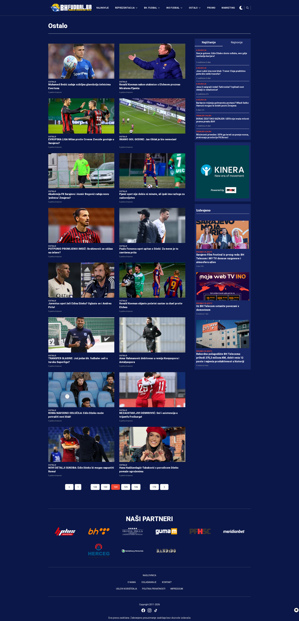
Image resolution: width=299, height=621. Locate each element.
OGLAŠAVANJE (148, 582)
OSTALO (193, 8)
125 (126, 487)
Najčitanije (209, 42)
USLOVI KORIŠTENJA (126, 588)
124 (115, 487)
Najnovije (237, 42)
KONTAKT (167, 582)
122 (95, 487)
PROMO (211, 8)
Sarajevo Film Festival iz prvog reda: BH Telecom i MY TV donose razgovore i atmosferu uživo (220, 258)
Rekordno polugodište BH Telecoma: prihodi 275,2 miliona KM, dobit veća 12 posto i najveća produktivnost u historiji (220, 357)
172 (154, 487)
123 (105, 487)
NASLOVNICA (149, 575)
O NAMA (132, 582)
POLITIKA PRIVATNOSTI (153, 588)
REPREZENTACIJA (125, 8)
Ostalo (57, 26)
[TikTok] (156, 610)
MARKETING (228, 8)
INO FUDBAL (173, 8)
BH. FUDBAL (150, 8)
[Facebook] (143, 610)
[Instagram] (149, 610)
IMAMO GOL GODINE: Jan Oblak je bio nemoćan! (147, 139)
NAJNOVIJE (102, 8)
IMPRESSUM (176, 588)
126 (136, 487)
